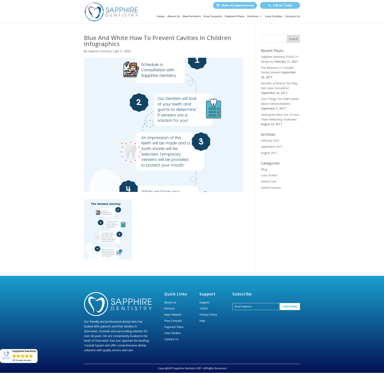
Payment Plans (234, 16)
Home (161, 16)
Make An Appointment (235, 5)
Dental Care (268, 181)
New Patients (192, 16)
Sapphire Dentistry (100, 51)
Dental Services (271, 187)
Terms (203, 308)
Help (202, 321)
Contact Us (292, 16)
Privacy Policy (208, 314)
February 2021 (270, 140)
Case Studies (273, 16)
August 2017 (269, 153)
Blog (264, 169)
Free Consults (213, 16)
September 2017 (271, 147)
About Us (173, 16)
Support (204, 302)
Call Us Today (280, 5)
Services (252, 16)
